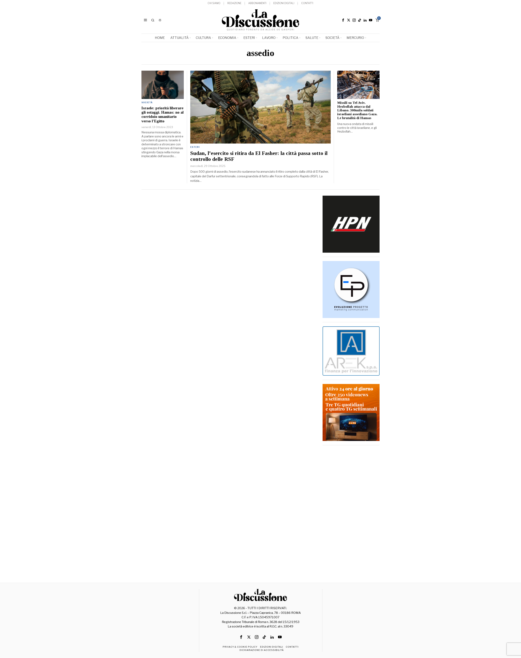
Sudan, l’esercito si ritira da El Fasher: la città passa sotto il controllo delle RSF (258, 156)
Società (147, 102)
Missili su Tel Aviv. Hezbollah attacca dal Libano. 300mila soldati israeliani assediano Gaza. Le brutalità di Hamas (357, 110)
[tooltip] (343, 20)
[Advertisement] (351, 510)
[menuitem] (214, 3)
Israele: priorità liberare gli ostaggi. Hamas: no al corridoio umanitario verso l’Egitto (162, 114)
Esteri (195, 147)
